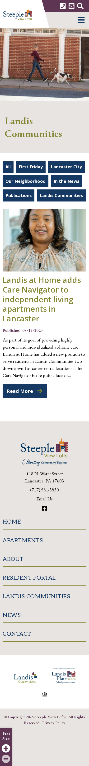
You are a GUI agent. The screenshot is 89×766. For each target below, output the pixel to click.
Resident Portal (29, 577)
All (8, 167)
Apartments (23, 540)
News (12, 615)
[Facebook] (44, 508)
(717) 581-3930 (44, 490)
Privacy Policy (53, 722)
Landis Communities (61, 195)
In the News (66, 181)
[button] (81, 20)
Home (12, 521)
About (13, 559)
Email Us (44, 499)
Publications (18, 195)
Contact (17, 633)
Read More (20, 391)
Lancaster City (66, 167)
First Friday (31, 167)
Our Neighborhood (25, 181)
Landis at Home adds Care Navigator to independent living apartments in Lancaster (42, 299)
